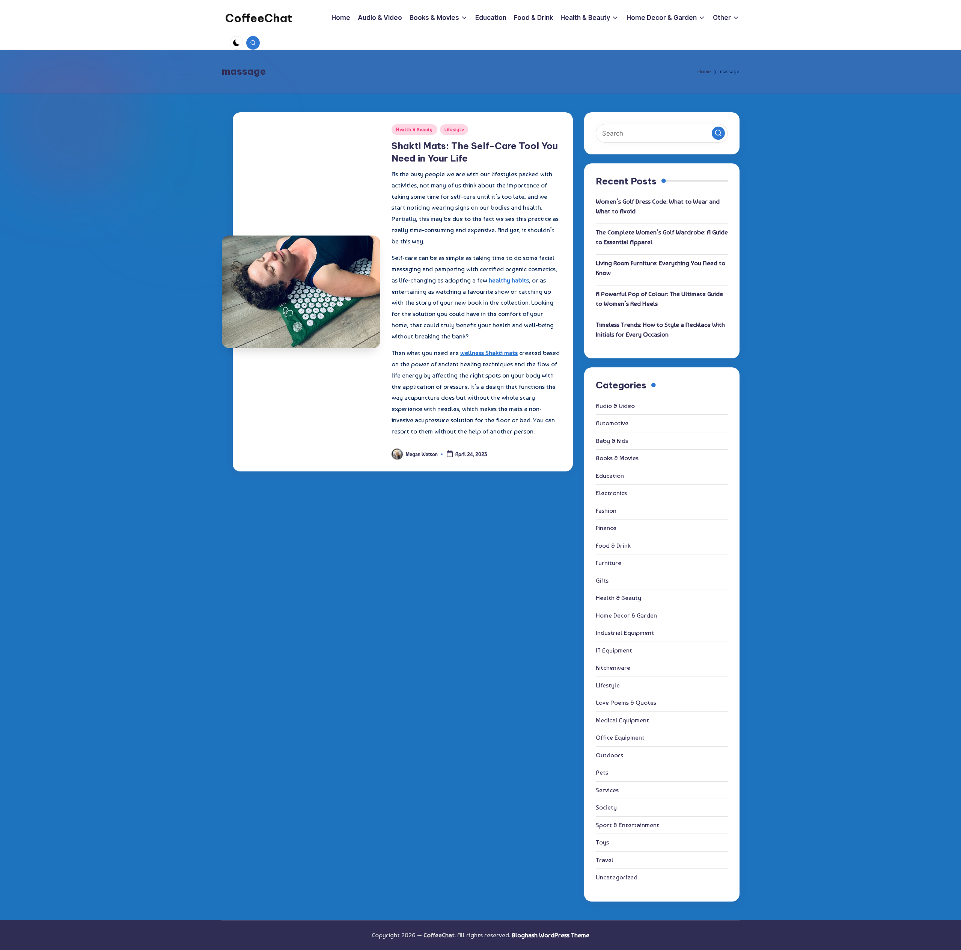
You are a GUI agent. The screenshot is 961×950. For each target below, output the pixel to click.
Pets (602, 772)
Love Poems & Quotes (626, 702)
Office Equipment (620, 737)
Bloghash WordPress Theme (550, 935)
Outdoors (609, 755)
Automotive (612, 423)
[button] (718, 133)
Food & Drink (613, 545)
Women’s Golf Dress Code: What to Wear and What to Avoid (658, 206)
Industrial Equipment (625, 632)
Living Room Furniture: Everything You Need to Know (660, 267)
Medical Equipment (622, 720)
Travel (604, 860)
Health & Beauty (414, 129)
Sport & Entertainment (627, 825)
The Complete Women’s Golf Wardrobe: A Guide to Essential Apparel (662, 237)
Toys (602, 842)
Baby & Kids (612, 440)
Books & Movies (617, 458)
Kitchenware (613, 667)
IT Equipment (614, 650)
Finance (606, 528)
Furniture (608, 562)
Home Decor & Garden (626, 615)
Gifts (602, 580)
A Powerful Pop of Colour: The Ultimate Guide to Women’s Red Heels (659, 298)
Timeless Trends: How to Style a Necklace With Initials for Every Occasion (660, 329)
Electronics (611, 493)
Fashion (606, 510)
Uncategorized (616, 877)
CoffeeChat (258, 18)
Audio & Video (615, 405)
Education (610, 475)
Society (606, 807)
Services (607, 790)
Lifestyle (454, 129)
